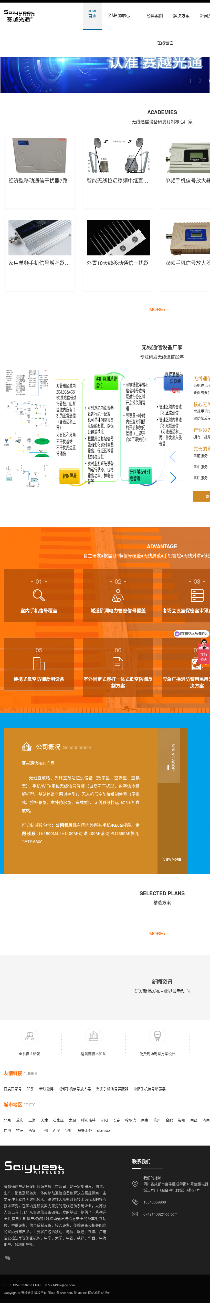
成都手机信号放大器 (75, 1088)
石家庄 (58, 1119)
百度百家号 (13, 1088)
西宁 (56, 1130)
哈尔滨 (130, 1119)
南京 (144, 1119)
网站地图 (93, 1292)
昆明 (7, 1130)
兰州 (44, 1130)
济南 (206, 1119)
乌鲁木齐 (85, 1130)
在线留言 (165, 41)
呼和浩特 (88, 1119)
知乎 (30, 1088)
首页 (92, 13)
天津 (44, 1119)
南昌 (193, 1119)
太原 (72, 1119)
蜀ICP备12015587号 (62, 1292)
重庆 (19, 1119)
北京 (7, 1119)
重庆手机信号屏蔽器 (112, 1088)
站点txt (105, 1292)
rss (84, 1292)
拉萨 (19, 1130)
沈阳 (104, 1119)
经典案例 (154, 13)
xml (79, 1292)
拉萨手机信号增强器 (149, 1088)
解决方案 (181, 13)
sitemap (103, 1130)
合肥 (169, 1119)
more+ (157, 309)
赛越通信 (27, 1292)
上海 (32, 1119)
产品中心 (121, 13)
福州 (181, 1119)
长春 (116, 1119)
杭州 (157, 1119)
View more (172, 859)
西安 (32, 1130)
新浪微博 (46, 1088)
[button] (200, 80)
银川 (68, 1130)
